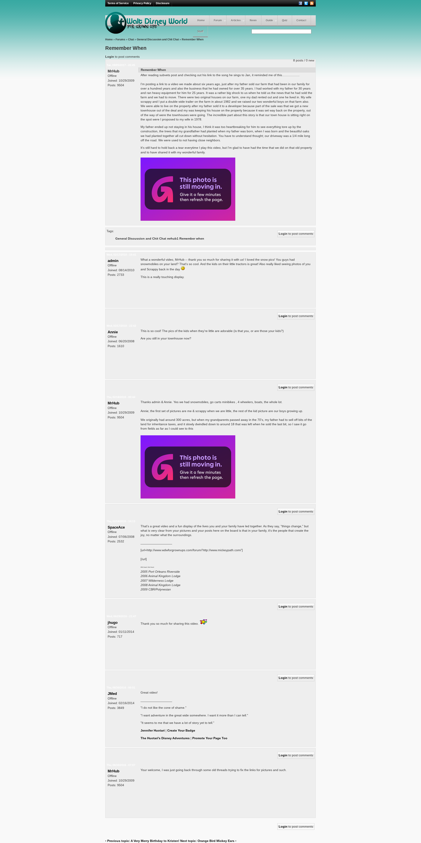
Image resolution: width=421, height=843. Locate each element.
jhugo (113, 622)
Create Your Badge (181, 730)
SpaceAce (116, 527)
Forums (120, 39)
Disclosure (162, 3)
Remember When (192, 39)
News (253, 20)
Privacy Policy (142, 3)
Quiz (284, 20)
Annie (113, 332)
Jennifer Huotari (153, 730)
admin (113, 260)
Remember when (191, 238)
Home (201, 20)
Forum (218, 20)
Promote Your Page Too (209, 738)
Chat (131, 39)
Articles (236, 20)
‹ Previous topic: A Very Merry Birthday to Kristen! (142, 841)
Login (109, 56)
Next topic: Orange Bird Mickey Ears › (208, 841)
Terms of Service (118, 3)
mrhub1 (172, 238)
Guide (269, 20)
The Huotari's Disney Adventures (165, 738)
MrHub (113, 71)
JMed (112, 693)
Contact (301, 20)
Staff (200, 31)
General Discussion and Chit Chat (158, 39)
